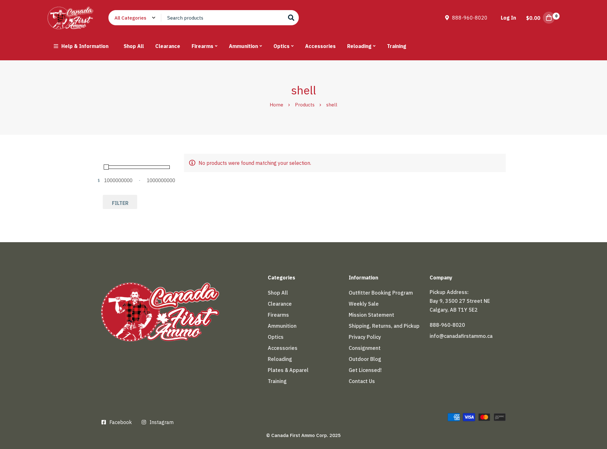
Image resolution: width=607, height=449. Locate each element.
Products (305, 105)
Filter (120, 203)
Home (276, 105)
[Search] (291, 17)
